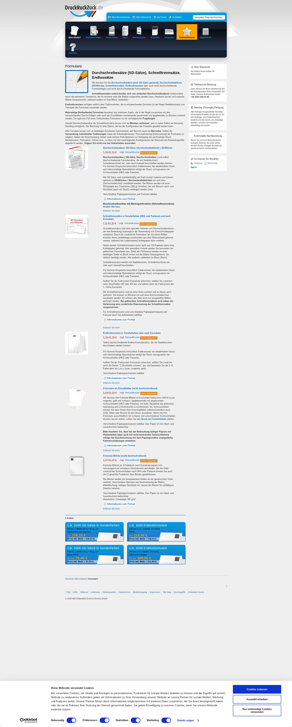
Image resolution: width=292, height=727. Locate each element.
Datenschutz (124, 592)
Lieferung (95, 592)
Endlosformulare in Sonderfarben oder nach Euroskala (132, 333)
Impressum (155, 592)
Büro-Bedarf (81, 579)
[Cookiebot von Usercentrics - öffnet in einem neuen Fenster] (28, 720)
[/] (76, 168)
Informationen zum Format (121, 199)
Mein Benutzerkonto (121, 17)
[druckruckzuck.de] (84, 17)
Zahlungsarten (109, 592)
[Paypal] (194, 167)
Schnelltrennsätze (114, 85)
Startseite (69, 579)
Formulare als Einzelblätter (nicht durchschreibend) (130, 388)
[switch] (104, 720)
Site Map (167, 592)
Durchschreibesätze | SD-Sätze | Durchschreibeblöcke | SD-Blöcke (137, 148)
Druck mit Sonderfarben (153, 419)
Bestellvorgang (140, 592)
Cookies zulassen (257, 689)
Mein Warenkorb (143, 17)
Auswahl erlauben (257, 699)
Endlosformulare (134, 85)
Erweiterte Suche (196, 592)
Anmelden (177, 17)
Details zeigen (185, 720)
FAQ (68, 592)
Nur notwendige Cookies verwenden (257, 710)
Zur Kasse (161, 17)
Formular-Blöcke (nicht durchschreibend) (124, 456)
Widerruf (84, 592)
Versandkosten (132, 152)
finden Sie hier (111, 206)
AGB (75, 592)
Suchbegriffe (180, 592)
